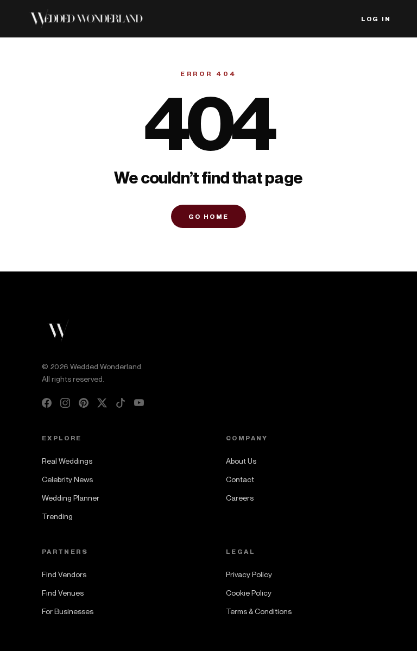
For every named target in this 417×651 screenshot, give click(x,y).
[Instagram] (65, 403)
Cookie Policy (248, 592)
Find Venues (63, 592)
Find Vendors (64, 574)
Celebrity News (67, 479)
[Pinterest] (84, 403)
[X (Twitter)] (102, 403)
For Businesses (67, 611)
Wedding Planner (70, 497)
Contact (240, 479)
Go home (208, 216)
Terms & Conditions (259, 611)
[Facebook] (47, 403)
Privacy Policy (249, 574)
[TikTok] (120, 403)
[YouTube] (139, 403)
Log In (376, 19)
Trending (57, 516)
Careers (240, 497)
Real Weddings (67, 460)
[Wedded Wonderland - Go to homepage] (86, 18)
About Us (241, 460)
